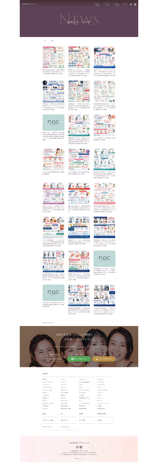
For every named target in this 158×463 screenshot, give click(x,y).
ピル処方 (99, 395)
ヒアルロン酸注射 (64, 392)
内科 (62, 413)
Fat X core (99, 400)
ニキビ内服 (81, 395)
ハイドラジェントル (83, 379)
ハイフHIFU (63, 387)
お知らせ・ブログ (64, 420)
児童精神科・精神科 (101, 413)
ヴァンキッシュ (100, 398)
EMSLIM (44, 400)
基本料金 (44, 379)
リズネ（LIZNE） (46, 395)
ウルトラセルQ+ (100, 382)
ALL (45, 41)
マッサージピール (46, 384)
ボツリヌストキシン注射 (84, 390)
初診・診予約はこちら (80, 359)
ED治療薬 (99, 406)
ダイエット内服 (64, 403)
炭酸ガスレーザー (64, 390)
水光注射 (44, 392)
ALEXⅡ (80, 387)
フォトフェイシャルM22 (47, 390)
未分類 (51, 41)
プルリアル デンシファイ (47, 387)
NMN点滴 (63, 398)
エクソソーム (63, 382)
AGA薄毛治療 (45, 406)
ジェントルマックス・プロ (48, 382)
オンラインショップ (65, 426)
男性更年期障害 (64, 406)
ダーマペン (63, 379)
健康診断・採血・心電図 (66, 408)
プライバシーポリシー (47, 426)
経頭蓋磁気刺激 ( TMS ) (84, 398)
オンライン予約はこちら (105, 359)
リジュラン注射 (82, 392)
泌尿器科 (81, 413)
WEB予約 (99, 420)
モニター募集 (82, 420)
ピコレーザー (100, 387)
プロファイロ (63, 384)
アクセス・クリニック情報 (48, 420)
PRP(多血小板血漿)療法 (84, 382)
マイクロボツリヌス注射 (102, 390)
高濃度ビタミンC (46, 398)
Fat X (80, 400)
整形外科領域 (82, 406)
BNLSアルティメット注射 (48, 403)
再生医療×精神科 (83, 408)
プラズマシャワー (100, 379)
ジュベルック (100, 392)
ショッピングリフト (101, 384)
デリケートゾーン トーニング (103, 403)
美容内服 (63, 395)
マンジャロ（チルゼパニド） (84, 403)
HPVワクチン (45, 408)
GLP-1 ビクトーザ (64, 400)
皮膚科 (44, 413)
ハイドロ (81, 384)
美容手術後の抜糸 (101, 408)
